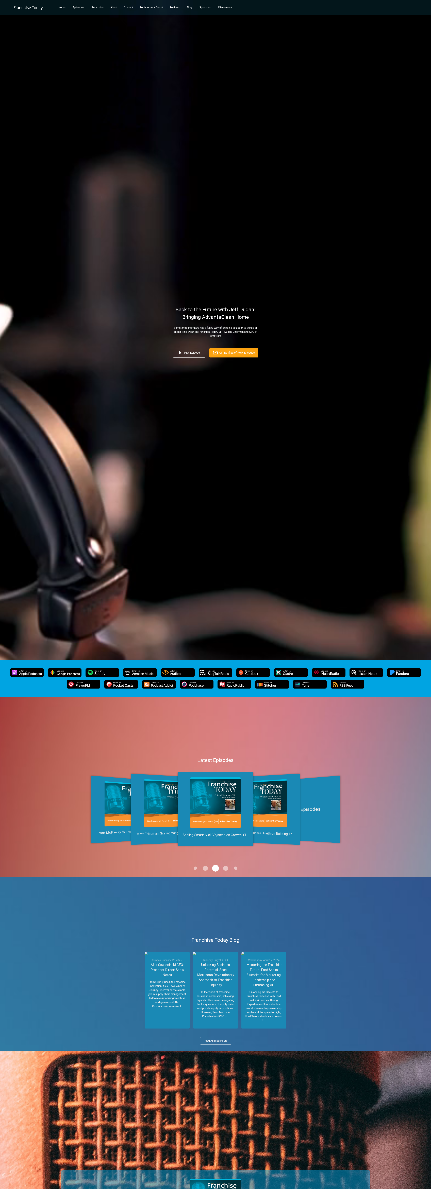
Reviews (175, 7)
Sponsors (205, 7)
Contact (128, 7)
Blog (189, 7)
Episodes (78, 7)
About (113, 7)
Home (61, 7)
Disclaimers (225, 7)
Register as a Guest (151, 7)
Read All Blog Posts (215, 1040)
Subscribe (98, 7)
